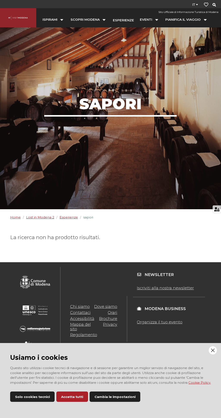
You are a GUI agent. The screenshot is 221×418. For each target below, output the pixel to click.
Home (15, 217)
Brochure (108, 318)
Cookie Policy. (199, 383)
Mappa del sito (80, 326)
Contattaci (80, 312)
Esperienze (69, 217)
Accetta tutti (72, 397)
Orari (112, 312)
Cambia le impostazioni (115, 397)
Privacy (110, 324)
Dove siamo (105, 306)
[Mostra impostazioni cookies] (217, 209)
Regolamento (83, 334)
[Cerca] (214, 5)
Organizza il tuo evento (159, 322)
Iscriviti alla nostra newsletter (165, 288)
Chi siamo (80, 306)
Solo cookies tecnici (32, 397)
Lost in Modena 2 (40, 217)
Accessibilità (82, 318)
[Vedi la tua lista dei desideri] (206, 4)
